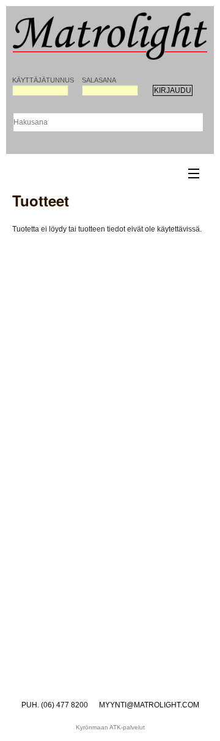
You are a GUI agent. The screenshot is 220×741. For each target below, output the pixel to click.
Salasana (99, 80)
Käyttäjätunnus (40, 80)
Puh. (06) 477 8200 (54, 705)
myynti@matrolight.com (149, 705)
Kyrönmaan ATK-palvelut (110, 727)
